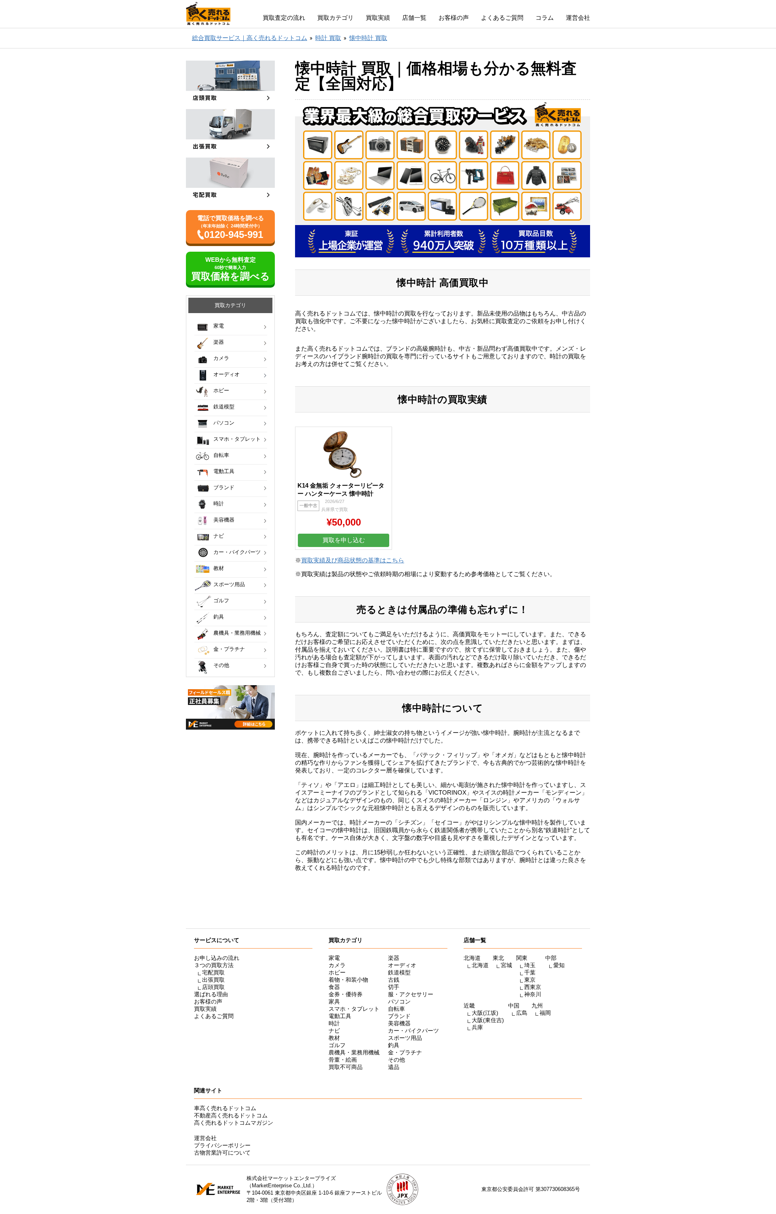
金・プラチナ (229, 649)
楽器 (218, 342)
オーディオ (226, 374)
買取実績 (378, 17)
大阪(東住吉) (488, 1020)
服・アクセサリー (410, 994)
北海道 (480, 965)
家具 (334, 1001)
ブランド (223, 487)
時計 (218, 504)
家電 (218, 326)
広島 (521, 1013)
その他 (221, 665)
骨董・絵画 (343, 1059)
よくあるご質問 (502, 17)
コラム (545, 17)
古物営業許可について (222, 1152)
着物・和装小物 (348, 979)
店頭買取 (213, 987)
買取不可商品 (346, 1067)
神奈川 (532, 994)
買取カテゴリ (335, 17)
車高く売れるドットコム (225, 1108)
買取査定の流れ (284, 17)
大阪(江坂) (485, 1013)
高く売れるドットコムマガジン (233, 1122)
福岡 (545, 1013)
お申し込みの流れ (216, 958)
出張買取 (213, 979)
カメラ (221, 358)
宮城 (506, 965)
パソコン (223, 423)
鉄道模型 (223, 407)
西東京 (532, 987)
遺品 (393, 1067)
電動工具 (223, 471)
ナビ (218, 536)
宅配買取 (213, 972)
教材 (218, 568)
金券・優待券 (346, 994)
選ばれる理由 (211, 994)
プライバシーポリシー (222, 1145)
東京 (530, 979)
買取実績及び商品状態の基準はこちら (352, 560)
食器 (334, 987)
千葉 (530, 972)
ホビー (221, 390)
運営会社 (578, 17)
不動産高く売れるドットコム (231, 1115)
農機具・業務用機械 (237, 633)
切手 (393, 987)
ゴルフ (221, 601)
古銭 (393, 979)
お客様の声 (454, 17)
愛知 (559, 965)
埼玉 (530, 965)
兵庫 (477, 1027)
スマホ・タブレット (237, 439)
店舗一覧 (414, 17)
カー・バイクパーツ (237, 552)
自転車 (221, 455)
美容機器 (223, 520)
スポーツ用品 (229, 584)
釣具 (218, 617)
